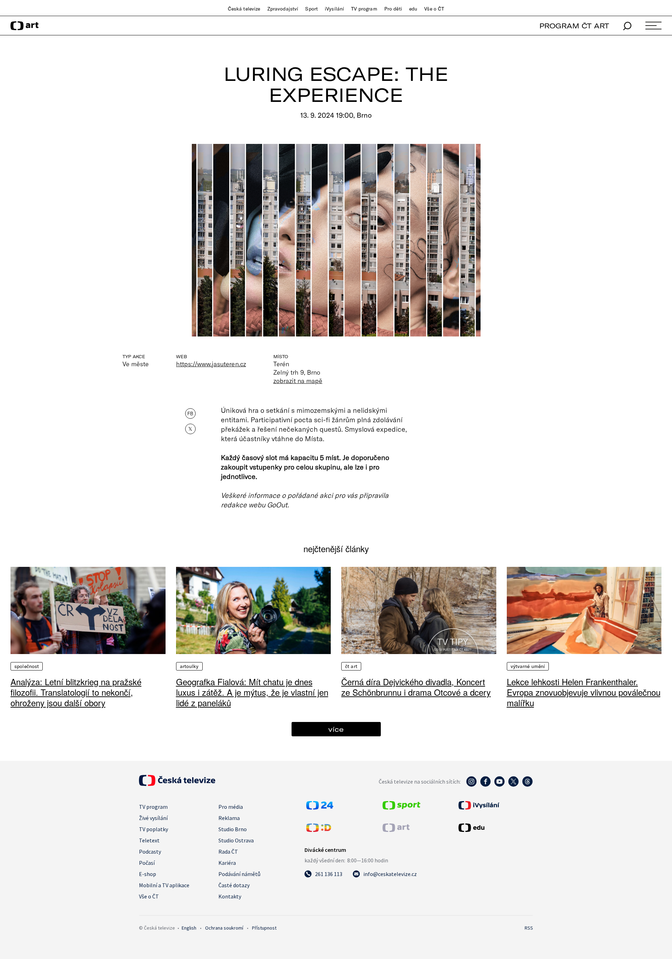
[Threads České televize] (527, 784)
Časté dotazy (234, 885)
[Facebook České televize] (485, 784)
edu (413, 9)
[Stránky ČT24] (319, 807)
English (189, 928)
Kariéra (227, 862)
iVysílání (334, 9)
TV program (364, 9)
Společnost (26, 666)
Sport (311, 9)
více (336, 729)
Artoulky (189, 666)
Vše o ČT (434, 9)
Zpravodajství (283, 9)
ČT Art (351, 666)
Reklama (229, 817)
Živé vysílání (153, 817)
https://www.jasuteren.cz (211, 364)
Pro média (230, 806)
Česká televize (244, 9)
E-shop (147, 873)
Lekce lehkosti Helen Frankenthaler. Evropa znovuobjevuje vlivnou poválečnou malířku (583, 692)
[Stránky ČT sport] (401, 807)
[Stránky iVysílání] (494, 805)
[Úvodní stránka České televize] (177, 783)
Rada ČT (228, 851)
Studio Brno (232, 829)
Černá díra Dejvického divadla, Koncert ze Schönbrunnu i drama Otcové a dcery (416, 686)
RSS (529, 928)
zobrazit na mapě (297, 380)
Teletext (149, 840)
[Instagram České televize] (471, 784)
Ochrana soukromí (224, 928)
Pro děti (393, 9)
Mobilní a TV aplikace (164, 885)
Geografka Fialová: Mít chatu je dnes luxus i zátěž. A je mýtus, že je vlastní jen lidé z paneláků (252, 692)
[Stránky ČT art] (396, 829)
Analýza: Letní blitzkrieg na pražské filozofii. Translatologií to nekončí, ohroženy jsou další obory (75, 692)
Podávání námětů (239, 873)
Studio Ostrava (236, 840)
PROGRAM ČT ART (574, 25)
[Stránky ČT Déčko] (318, 829)
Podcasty (150, 851)
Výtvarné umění (528, 666)
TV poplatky (153, 829)
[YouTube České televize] (499, 784)
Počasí (147, 862)
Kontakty (229, 896)
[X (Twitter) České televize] (513, 784)
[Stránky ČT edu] (494, 828)
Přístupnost (264, 928)
